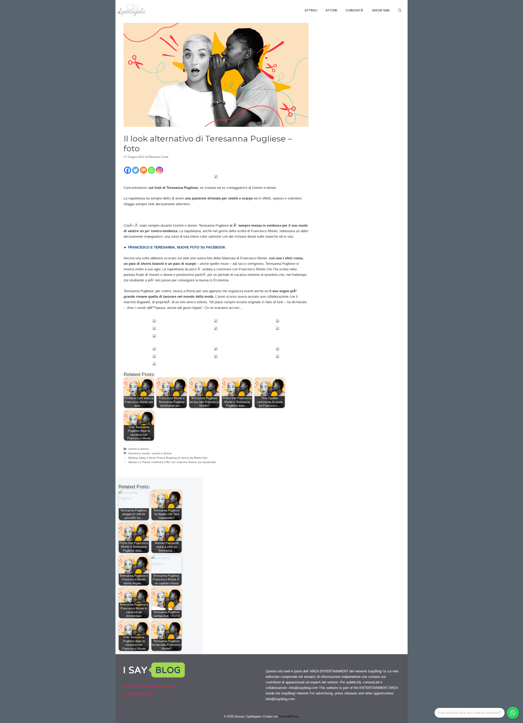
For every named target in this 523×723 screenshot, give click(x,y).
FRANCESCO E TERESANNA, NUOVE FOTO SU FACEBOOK (176, 247)
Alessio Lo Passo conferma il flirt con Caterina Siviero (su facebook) (172, 462)
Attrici (311, 10)
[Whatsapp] (151, 170)
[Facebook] (127, 170)
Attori (331, 10)
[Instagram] (159, 170)
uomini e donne (162, 453)
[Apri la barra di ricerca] (400, 10)
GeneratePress (289, 716)
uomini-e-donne (138, 448)
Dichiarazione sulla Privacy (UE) (148, 686)
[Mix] (143, 170)
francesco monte (139, 453)
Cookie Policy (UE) (138, 694)
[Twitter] (135, 170)
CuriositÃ (354, 10)
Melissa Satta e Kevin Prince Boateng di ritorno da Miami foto (167, 457)
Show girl (381, 10)
